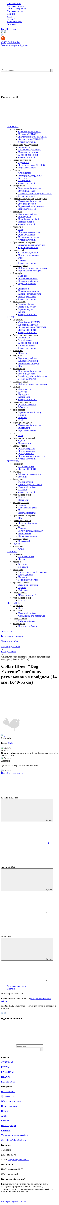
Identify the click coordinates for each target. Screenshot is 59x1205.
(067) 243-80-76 (10, 42)
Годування (18, 129)
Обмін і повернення (16, 8)
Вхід (3, 29)
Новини (11, 14)
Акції (9, 16)
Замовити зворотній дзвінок (15, 45)
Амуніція (17, 211)
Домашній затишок (22, 160)
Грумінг (16, 170)
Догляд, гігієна (20, 250)
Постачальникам (15, 11)
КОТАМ (11, 317)
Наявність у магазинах (12, 773)
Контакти (11, 24)
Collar (11, 743)
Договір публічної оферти (13, 1140)
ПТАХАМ (12, 551)
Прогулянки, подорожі (24, 242)
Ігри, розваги (19, 301)
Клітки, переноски (22, 495)
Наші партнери (14, 21)
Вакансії (11, 19)
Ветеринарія (19, 185)
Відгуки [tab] (11, 988)
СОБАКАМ (12, 126)
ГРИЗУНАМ (13, 461)
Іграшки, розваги (21, 502)
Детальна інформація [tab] (17, 986)
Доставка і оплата (15, 6)
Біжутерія (17, 273)
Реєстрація (12, 29)
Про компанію (14, 3)
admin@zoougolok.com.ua (13, 1201)
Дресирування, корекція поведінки (30, 198)
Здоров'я (17, 471)
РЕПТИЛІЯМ (13, 603)
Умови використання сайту (14, 1135)
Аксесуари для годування (25, 144)
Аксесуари (18, 479)
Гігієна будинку (20, 265)
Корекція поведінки (22, 422)
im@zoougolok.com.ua (18, 1159)
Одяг (15, 286)
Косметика (18, 227)
